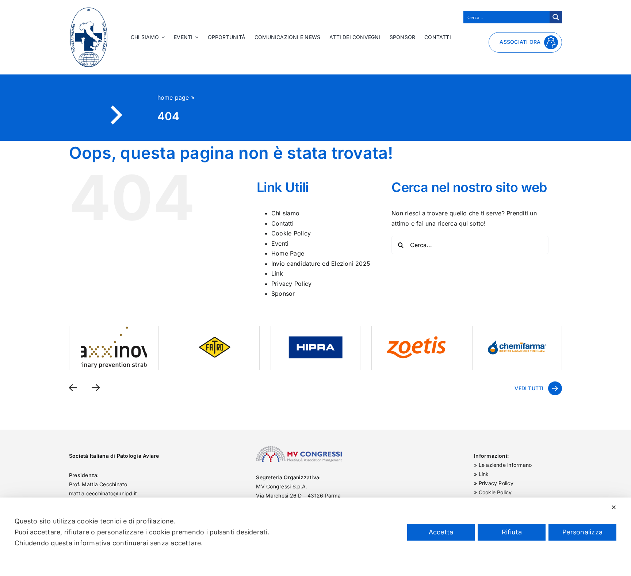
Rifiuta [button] (512, 532)
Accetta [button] (441, 532)
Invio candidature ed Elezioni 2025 (320, 263)
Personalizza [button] (582, 532)
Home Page (287, 253)
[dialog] (315, 537)
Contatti (282, 223)
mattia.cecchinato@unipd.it (103, 493)
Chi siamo (285, 213)
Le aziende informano (505, 465)
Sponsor (283, 293)
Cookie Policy (291, 233)
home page (173, 97)
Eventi (279, 243)
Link (277, 273)
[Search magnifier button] (556, 17)
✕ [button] (613, 507)
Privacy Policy (291, 283)
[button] (73, 387)
